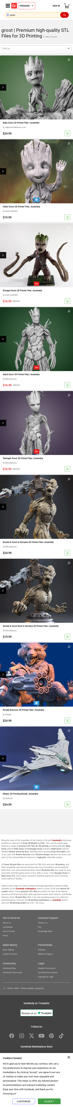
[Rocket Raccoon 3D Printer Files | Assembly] (36, 675)
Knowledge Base (45, 931)
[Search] (64, 15)
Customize (23, 1101)
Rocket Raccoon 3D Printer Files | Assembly (23, 710)
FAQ (39, 927)
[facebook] (12, 1036)
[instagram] (21, 1036)
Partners (42, 950)
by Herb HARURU (10, 211)
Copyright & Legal (45, 977)
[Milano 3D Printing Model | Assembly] (36, 758)
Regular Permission (46, 968)
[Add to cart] (67, 133)
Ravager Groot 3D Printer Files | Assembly (22, 290)
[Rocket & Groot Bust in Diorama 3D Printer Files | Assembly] (36, 591)
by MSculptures (10, 379)
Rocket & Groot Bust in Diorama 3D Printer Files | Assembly (31, 626)
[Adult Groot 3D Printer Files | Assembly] (36, 339)
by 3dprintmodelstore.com (14, 127)
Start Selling (8, 950)
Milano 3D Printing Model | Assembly (20, 794)
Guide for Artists (10, 954)
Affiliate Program (45, 954)
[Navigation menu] (7, 5)
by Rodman (8, 798)
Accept (49, 1101)
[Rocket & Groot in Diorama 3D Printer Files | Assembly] (36, 507)
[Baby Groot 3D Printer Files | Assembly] (36, 87)
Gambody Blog (9, 968)
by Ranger (7, 714)
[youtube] (41, 1036)
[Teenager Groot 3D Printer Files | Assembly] (36, 423)
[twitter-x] (31, 1036)
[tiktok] (61, 1036)
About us (7, 923)
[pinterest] (51, 1036)
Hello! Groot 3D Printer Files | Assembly (21, 206)
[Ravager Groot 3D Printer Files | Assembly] (36, 255)
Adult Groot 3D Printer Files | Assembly (21, 374)
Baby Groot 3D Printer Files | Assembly (21, 123)
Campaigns (8, 927)
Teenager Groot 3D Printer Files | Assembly (23, 458)
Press (5, 935)
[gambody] (14, 6)
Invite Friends (9, 931)
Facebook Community (12, 972)
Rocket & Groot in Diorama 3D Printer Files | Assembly (28, 542)
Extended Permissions (48, 972)
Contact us (42, 923)
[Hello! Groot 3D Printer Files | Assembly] (36, 171)
